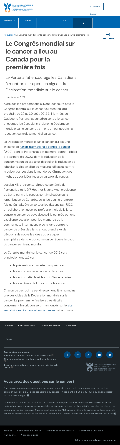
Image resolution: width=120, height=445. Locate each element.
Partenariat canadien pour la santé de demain (27, 355)
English (95, 15)
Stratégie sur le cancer (9, 21)
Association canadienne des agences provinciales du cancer (31, 366)
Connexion (95, 6)
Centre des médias (50, 325)
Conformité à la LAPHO (29, 430)
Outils (46, 20)
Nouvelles (8, 34)
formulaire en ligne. (17, 395)
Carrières (8, 325)
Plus (65, 23)
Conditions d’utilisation (91, 430)
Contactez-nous (26, 325)
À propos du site (29, 434)
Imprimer (108, 38)
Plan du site (10, 434)
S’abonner (71, 325)
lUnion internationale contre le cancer (45, 147)
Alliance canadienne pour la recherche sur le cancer (30, 359)
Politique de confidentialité (60, 430)
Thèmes (28, 20)
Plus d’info (109, 413)
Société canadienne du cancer (43, 391)
